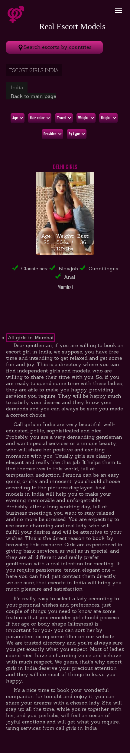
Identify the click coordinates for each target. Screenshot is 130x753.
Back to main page (33, 96)
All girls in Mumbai (31, 337)
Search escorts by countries (58, 47)
